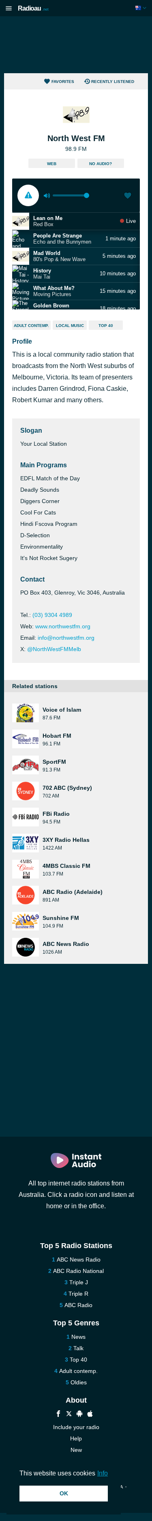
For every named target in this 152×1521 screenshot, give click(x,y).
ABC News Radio (79, 1259)
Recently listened (112, 81)
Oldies (79, 1382)
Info (102, 1473)
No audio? (100, 163)
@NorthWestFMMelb (54, 649)
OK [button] (64, 1493)
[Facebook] (58, 1414)
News (78, 1337)
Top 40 (105, 325)
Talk (78, 1348)
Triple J (78, 1282)
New (76, 1450)
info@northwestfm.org (66, 637)
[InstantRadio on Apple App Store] (90, 1414)
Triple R (78, 1293)
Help (76, 1438)
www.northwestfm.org (62, 626)
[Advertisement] (76, 44)
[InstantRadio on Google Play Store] (79, 1414)
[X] (69, 1414)
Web (51, 163)
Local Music (70, 325)
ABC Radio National (78, 1271)
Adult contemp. (31, 325)
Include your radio (76, 1427)
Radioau (33, 8)
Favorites (62, 81)
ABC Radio (78, 1305)
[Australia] (141, 7)
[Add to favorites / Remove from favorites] (128, 196)
